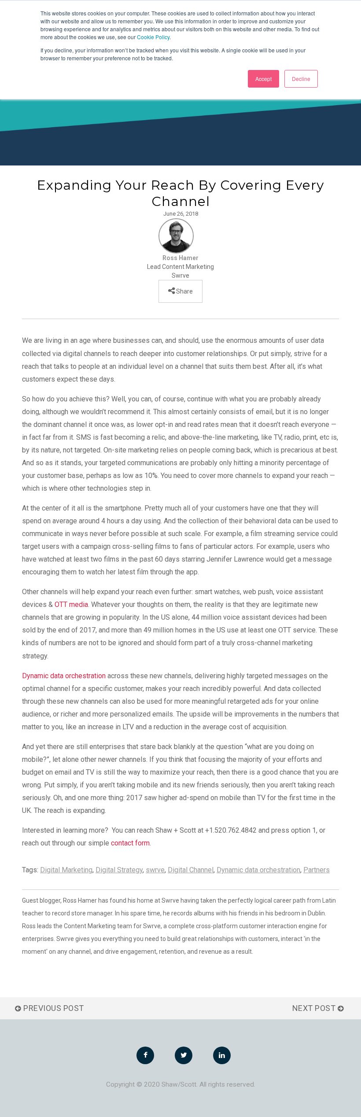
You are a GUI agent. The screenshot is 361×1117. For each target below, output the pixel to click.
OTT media (71, 604)
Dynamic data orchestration (64, 676)
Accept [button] (263, 78)
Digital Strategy (119, 870)
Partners (316, 870)
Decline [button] (301, 78)
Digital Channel (191, 870)
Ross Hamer (180, 257)
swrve (155, 870)
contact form (130, 843)
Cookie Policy (153, 36)
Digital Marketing (66, 870)
